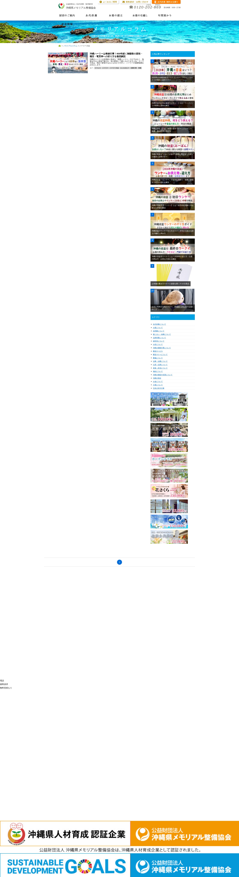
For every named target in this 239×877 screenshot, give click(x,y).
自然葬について (158, 331)
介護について (158, 385)
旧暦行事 (134, 68)
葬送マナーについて (160, 354)
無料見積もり (6, 688)
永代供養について (159, 324)
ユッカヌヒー (124, 68)
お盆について (158, 344)
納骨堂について (158, 341)
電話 (2, 681)
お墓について (158, 328)
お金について (158, 381)
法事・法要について (160, 361)
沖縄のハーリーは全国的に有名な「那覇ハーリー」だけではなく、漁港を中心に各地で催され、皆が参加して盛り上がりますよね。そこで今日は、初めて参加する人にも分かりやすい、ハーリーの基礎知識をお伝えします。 (117, 62)
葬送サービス (158, 351)
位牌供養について (159, 338)
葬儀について (158, 358)
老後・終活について (160, 368)
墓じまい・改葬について (162, 334)
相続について (158, 371)
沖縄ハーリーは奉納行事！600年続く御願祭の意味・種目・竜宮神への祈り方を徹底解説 (116, 55)
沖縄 (139, 68)
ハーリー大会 (114, 68)
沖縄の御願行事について (57, 53)
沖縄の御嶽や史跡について (162, 375)
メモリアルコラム (70, 46)
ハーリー (105, 68)
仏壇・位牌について (160, 365)
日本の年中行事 (158, 388)
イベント (98, 68)
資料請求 (4, 684)
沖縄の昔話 (157, 378)
